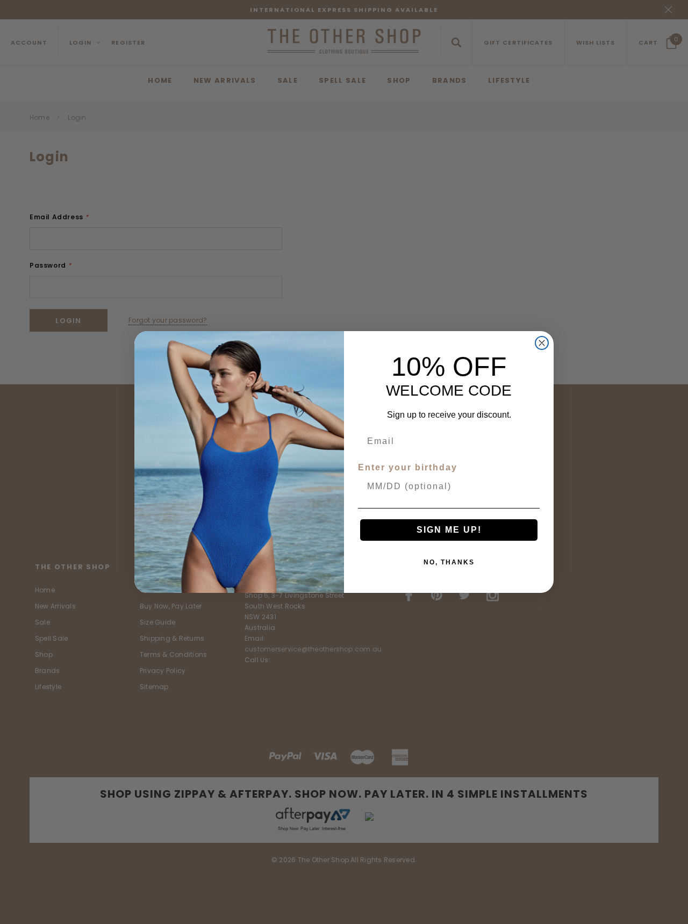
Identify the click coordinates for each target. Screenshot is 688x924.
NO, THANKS (449, 562)
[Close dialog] (541, 342)
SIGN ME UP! (449, 529)
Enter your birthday (407, 467)
